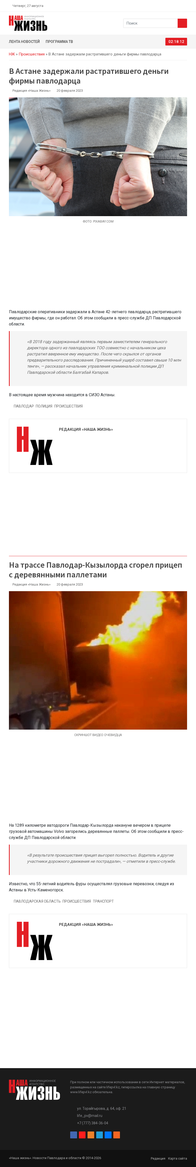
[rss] (185, 5)
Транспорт (103, 901)
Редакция (158, 1158)
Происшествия (32, 54)
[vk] (179, 5)
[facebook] (155, 5)
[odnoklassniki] (167, 5)
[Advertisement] (98, 269)
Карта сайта (177, 1158)
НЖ (12, 54)
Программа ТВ (59, 42)
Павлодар (24, 406)
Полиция (44, 406)
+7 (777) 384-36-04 (92, 1123)
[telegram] (173, 5)
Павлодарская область (37, 901)
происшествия (68, 406)
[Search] (182, 23)
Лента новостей (24, 42)
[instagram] (161, 5)
